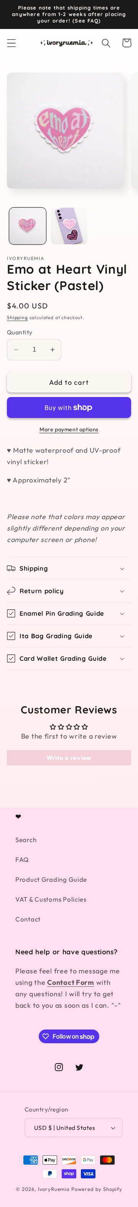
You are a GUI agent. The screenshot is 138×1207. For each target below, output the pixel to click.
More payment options (69, 429)
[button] (12, 43)
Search (25, 840)
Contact (28, 919)
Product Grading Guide (51, 879)
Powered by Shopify (96, 1189)
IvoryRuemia (54, 1189)
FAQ (22, 859)
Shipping (17, 317)
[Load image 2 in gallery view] (69, 226)
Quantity (20, 332)
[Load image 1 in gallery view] (27, 226)
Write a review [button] (69, 758)
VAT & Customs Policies (51, 899)
